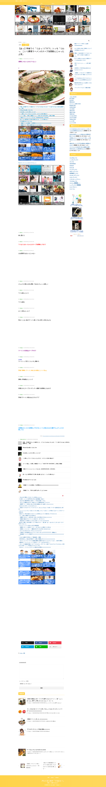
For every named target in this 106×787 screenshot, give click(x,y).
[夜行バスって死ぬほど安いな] (34, 10)
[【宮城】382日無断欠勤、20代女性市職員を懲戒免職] (34, 30)
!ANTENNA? (73, 163)
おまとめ (72, 167)
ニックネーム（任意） (24, 681)
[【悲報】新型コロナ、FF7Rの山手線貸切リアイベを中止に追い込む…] (35, 200)
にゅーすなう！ (73, 187)
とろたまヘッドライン (75, 179)
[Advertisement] (41, 220)
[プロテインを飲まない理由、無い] (85, 20)
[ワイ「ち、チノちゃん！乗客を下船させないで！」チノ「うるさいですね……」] (24, 170)
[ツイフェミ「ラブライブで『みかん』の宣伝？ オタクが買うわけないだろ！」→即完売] (35, 170)
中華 (24, 653)
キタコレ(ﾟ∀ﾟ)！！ (75, 183)
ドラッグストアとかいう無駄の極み (82, 87)
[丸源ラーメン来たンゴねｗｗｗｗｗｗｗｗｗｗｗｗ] (46, 30)
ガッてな (72, 161)
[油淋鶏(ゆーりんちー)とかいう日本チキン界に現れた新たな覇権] (58, 190)
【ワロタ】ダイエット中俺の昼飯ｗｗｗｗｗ (38, 729)
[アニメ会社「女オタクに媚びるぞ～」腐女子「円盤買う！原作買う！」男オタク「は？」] (47, 190)
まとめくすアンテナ (74, 175)
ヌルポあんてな (73, 157)
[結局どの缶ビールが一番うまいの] (47, 200)
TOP (41, 3)
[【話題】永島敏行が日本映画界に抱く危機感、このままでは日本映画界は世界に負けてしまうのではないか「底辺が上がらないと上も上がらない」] (85, 30)
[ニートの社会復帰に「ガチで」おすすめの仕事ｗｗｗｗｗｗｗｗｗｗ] (35, 180)
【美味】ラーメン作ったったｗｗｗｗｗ (37, 719)
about (53, 3)
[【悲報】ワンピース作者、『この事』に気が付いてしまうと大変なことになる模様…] (24, 200)
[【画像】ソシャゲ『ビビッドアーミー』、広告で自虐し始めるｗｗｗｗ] (35, 190)
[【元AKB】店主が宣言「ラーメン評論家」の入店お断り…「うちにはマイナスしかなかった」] (21, 10)
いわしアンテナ (73, 177)
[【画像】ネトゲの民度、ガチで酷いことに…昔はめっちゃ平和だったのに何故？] (58, 180)
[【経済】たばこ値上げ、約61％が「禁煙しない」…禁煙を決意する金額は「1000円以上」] (72, 10)
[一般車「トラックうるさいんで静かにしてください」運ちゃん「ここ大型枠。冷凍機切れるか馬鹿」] (59, 30)
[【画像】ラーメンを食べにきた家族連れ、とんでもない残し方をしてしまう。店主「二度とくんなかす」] (34, 20)
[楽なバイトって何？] (24, 190)
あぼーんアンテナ (74, 171)
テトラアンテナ (73, 169)
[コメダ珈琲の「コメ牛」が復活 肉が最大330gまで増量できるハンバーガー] (72, 30)
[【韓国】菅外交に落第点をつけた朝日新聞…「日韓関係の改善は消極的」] (72, 20)
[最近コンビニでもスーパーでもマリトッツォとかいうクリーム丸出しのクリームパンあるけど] (46, 10)
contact (64, 3)
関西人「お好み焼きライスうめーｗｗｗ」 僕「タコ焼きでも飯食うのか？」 (83, 55)
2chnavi (72, 165)
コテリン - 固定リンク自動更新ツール (16, 6)
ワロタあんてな (73, 181)
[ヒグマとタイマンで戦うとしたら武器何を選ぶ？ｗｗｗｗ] (85, 10)
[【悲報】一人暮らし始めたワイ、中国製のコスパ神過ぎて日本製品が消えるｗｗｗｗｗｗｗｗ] (46, 20)
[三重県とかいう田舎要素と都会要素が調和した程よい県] (58, 170)
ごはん (21, 653)
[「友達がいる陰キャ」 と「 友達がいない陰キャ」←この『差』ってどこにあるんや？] (58, 200)
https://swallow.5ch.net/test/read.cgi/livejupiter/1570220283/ (54, 436)
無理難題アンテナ (74, 173)
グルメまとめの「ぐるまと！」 (53, 781)
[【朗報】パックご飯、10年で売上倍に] (21, 30)
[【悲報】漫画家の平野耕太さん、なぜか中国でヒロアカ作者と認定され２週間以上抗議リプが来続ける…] (47, 170)
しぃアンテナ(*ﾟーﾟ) (75, 185)
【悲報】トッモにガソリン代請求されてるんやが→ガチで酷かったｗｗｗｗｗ (83, 74)
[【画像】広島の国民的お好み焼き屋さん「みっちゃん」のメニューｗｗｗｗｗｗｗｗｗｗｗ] (59, 20)
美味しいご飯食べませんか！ (53, 782)
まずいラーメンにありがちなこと (27, 162)
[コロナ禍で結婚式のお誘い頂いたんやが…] (47, 180)
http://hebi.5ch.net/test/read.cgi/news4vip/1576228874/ (32, 164)
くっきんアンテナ (74, 159)
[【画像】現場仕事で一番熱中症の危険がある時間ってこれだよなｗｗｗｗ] (21, 20)
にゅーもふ (72, 189)
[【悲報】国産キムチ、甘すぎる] (59, 10)
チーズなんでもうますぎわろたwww (36, 749)
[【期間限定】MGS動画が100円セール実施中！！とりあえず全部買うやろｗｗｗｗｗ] (24, 180)
